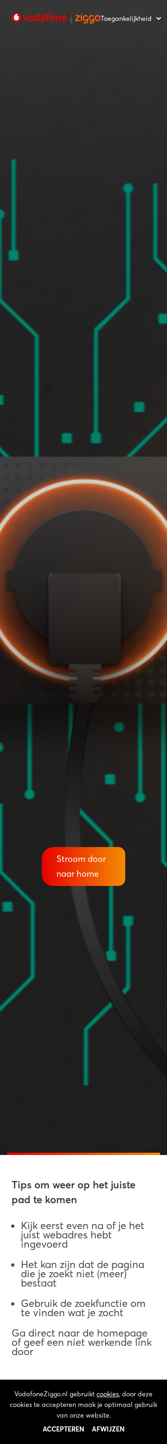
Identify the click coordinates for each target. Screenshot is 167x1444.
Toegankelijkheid (126, 18)
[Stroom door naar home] (56, 18)
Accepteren (63, 1429)
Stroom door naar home (81, 866)
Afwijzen (108, 1429)
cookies (107, 1394)
